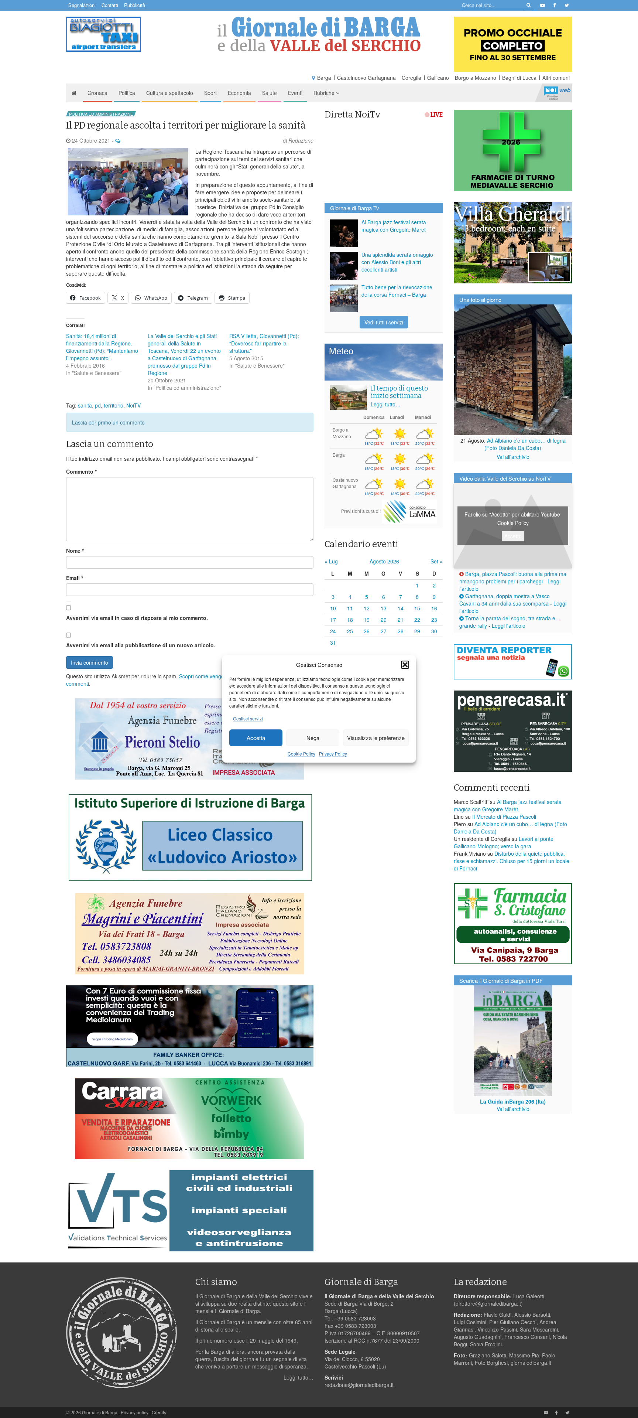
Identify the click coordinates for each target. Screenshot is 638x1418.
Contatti (110, 4)
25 (350, 631)
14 (401, 608)
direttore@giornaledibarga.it (488, 1303)
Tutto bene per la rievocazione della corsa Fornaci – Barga (396, 290)
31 (333, 642)
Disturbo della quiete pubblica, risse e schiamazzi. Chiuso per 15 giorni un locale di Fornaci (511, 861)
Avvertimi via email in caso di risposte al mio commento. (137, 617)
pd (98, 405)
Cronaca (97, 92)
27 (384, 631)
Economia (239, 92)
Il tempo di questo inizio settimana (399, 392)
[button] (405, 664)
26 (367, 631)
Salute (269, 92)
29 (417, 631)
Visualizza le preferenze (376, 738)
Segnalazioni (82, 4)
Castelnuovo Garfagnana (366, 77)
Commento (81, 471)
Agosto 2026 (384, 561)
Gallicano (438, 77)
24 (333, 631)
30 (434, 631)
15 (417, 608)
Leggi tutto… (386, 404)
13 (384, 608)
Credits (159, 1412)
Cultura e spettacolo (169, 92)
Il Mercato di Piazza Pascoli (504, 816)
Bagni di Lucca (519, 77)
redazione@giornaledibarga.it (359, 1384)
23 (434, 619)
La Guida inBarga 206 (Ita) (513, 1101)
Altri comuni (556, 77)
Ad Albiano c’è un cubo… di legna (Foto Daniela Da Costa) (525, 444)
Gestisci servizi (248, 719)
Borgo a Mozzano (475, 77)
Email (74, 578)
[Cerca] (528, 4)
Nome (75, 550)
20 (384, 619)
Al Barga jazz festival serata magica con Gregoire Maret (393, 225)
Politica (127, 92)
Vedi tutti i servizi (383, 322)
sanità (85, 405)
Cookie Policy (301, 754)
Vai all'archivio (513, 456)
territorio (113, 405)
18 (350, 619)
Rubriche (324, 92)
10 (333, 608)
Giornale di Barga (99, 1412)
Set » (437, 561)
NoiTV (557, 92)
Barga (324, 77)
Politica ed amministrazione (101, 113)
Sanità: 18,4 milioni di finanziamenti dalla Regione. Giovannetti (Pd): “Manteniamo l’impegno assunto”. (102, 347)
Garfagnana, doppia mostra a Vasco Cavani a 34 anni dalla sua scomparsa (504, 599)
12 (367, 608)
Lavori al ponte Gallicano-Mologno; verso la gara (503, 842)
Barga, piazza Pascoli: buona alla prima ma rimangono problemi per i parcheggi (512, 577)
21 (401, 619)
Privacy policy (134, 1412)
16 (434, 608)
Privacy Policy (333, 754)
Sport (210, 92)
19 (367, 619)
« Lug (331, 561)
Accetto (513, 536)
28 (401, 631)
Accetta (256, 738)
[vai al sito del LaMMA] (409, 511)
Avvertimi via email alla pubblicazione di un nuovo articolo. (140, 645)
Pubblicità (134, 4)
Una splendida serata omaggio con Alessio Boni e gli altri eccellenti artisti (397, 262)
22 (417, 619)
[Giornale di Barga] (319, 34)
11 (350, 608)
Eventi (295, 92)
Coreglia (411, 77)
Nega (312, 738)
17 (333, 619)
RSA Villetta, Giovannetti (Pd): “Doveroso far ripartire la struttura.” (264, 343)
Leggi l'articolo (508, 625)
